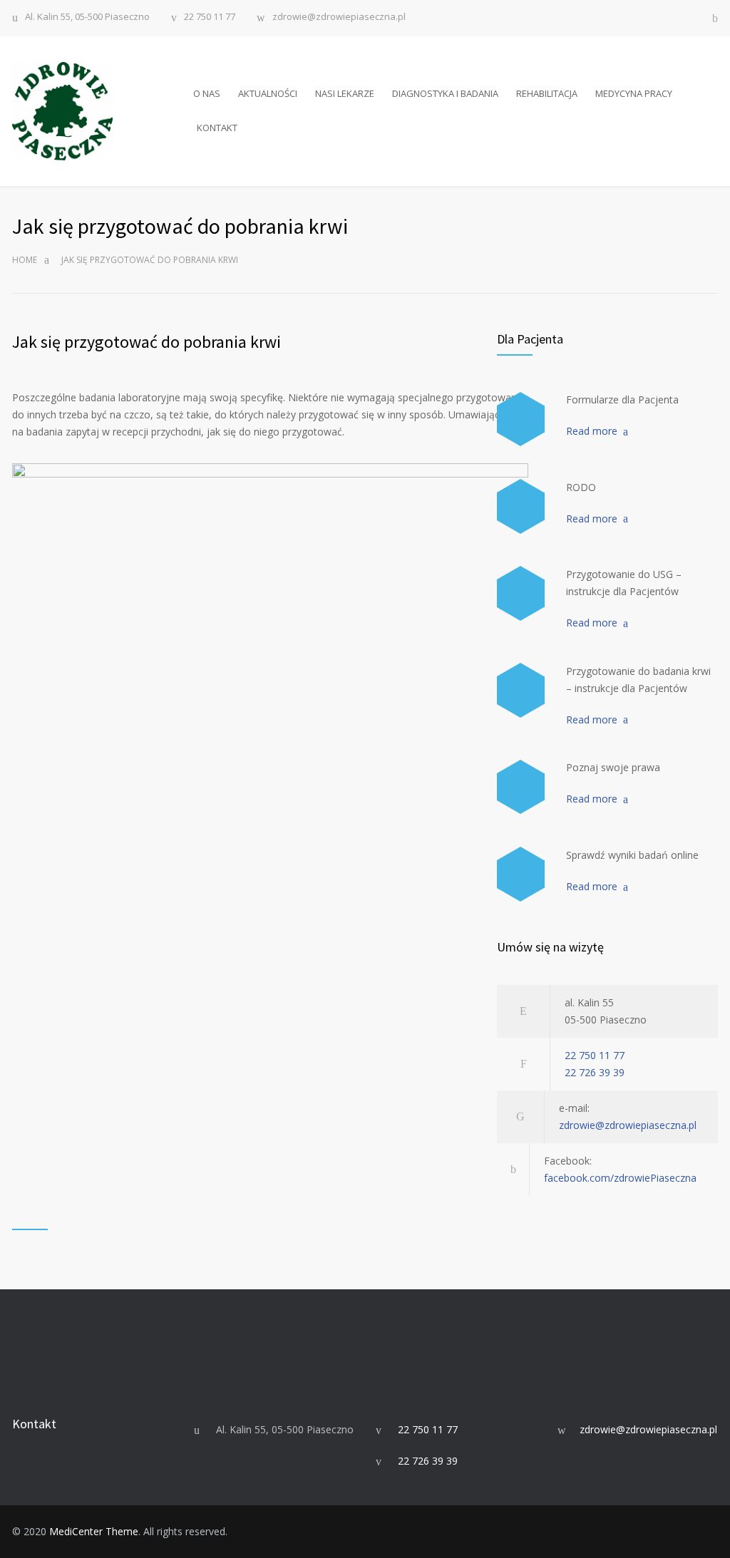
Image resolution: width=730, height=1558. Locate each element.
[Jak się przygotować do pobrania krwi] (521, 690)
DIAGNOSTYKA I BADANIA (445, 93)
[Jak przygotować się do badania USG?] (521, 593)
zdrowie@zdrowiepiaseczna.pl (339, 17)
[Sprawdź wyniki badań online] (521, 874)
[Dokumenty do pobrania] (521, 419)
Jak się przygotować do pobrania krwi (146, 342)
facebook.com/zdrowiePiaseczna (620, 1178)
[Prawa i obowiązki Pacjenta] (521, 787)
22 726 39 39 (594, 1072)
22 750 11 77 (209, 17)
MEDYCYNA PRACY (633, 93)
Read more (591, 431)
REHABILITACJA (546, 93)
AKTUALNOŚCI (267, 93)
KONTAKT (217, 127)
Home (24, 260)
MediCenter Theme (93, 1531)
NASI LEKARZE (344, 93)
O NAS (206, 93)
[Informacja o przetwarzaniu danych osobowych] (521, 506)
